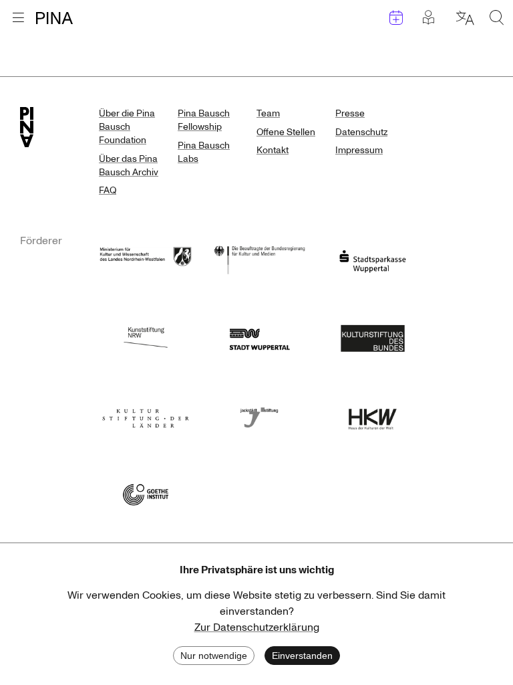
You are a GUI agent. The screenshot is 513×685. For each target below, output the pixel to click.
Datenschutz (361, 132)
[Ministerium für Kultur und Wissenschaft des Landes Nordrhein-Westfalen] (145, 258)
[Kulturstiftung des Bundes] (372, 337)
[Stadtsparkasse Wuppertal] (372, 258)
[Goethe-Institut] (145, 493)
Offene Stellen (285, 132)
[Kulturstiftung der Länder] (145, 415)
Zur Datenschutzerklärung (256, 627)
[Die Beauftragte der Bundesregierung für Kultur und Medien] (259, 258)
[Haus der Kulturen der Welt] (372, 415)
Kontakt (272, 150)
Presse (350, 113)
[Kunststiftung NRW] (145, 337)
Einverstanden (302, 655)
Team (268, 113)
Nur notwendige (213, 655)
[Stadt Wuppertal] (259, 337)
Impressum (359, 150)
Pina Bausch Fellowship (204, 120)
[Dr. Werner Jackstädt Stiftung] (259, 415)
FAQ (107, 190)
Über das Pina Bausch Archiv (128, 166)
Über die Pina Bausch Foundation (127, 126)
